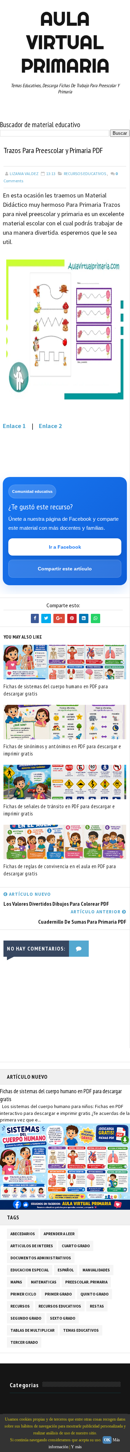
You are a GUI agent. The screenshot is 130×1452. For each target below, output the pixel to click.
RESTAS (97, 1306)
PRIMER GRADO (58, 1294)
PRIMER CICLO (23, 1294)
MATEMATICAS (44, 1282)
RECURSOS (20, 1306)
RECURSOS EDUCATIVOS (85, 173)
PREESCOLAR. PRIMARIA (86, 1282)
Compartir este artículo (65, 568)
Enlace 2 (50, 426)
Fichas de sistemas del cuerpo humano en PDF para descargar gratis (55, 690)
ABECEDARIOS (22, 1233)
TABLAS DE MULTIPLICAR (32, 1330)
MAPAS (16, 1282)
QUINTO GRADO (94, 1294)
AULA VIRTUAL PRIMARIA (65, 42)
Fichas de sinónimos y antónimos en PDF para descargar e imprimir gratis (62, 750)
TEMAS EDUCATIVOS (81, 1330)
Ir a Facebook (65, 547)
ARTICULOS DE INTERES (31, 1245)
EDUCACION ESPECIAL (29, 1270)
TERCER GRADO (24, 1342)
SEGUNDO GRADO (25, 1318)
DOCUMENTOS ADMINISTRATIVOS (40, 1258)
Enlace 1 (14, 426)
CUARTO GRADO (76, 1245)
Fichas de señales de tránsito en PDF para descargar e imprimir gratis (59, 810)
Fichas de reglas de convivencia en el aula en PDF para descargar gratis (59, 870)
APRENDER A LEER (59, 1233)
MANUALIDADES (96, 1270)
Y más (76, 1446)
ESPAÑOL (66, 1270)
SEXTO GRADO (62, 1318)
